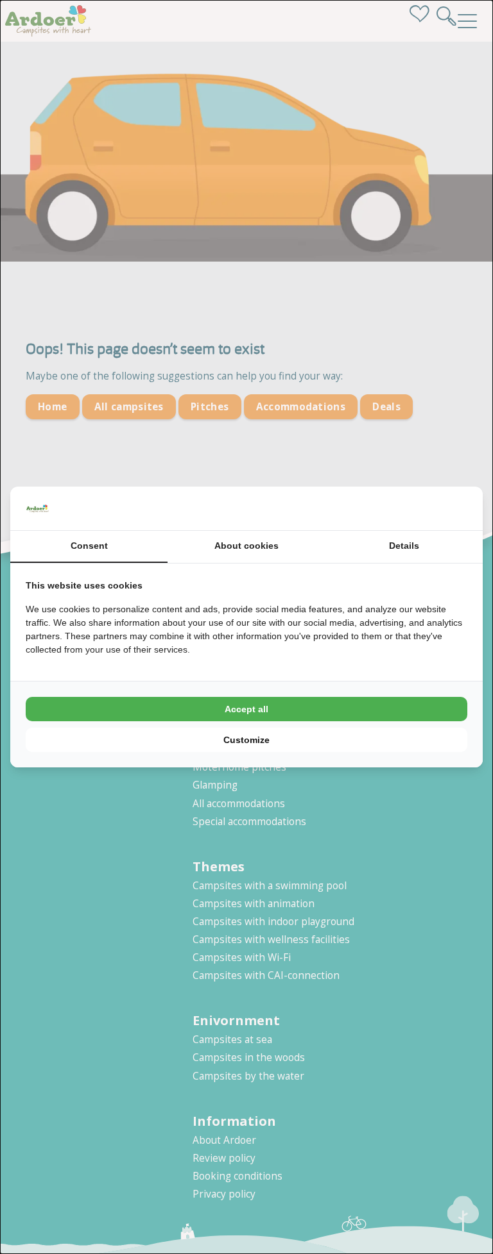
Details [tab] (404, 545)
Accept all (246, 709)
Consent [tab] (89, 545)
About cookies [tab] (246, 545)
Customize (246, 740)
